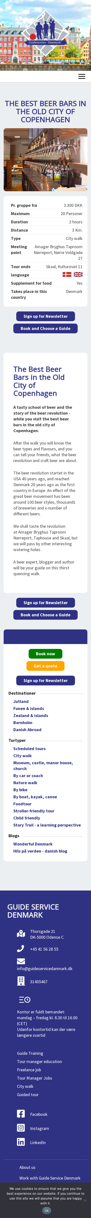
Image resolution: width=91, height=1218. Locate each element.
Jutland (21, 701)
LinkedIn (38, 1142)
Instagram (39, 1128)
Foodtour (22, 804)
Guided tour (28, 1094)
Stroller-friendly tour (33, 811)
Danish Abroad (27, 729)
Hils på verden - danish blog (40, 851)
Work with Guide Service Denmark (50, 1178)
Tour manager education (39, 1061)
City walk (22, 755)
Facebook (39, 1114)
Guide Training (30, 1053)
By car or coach (28, 775)
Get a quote (45, 666)
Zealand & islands (30, 715)
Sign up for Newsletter (46, 316)
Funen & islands (28, 708)
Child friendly (26, 818)
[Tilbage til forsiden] (45, 35)
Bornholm (22, 722)
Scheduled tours (29, 748)
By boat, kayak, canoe (35, 797)
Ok (47, 1211)
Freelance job (29, 1070)
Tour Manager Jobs (34, 1078)
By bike (20, 789)
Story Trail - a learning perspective (47, 825)
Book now (45, 653)
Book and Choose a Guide (45, 328)
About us (27, 1167)
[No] (85, 1200)
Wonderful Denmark (33, 844)
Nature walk (25, 782)
